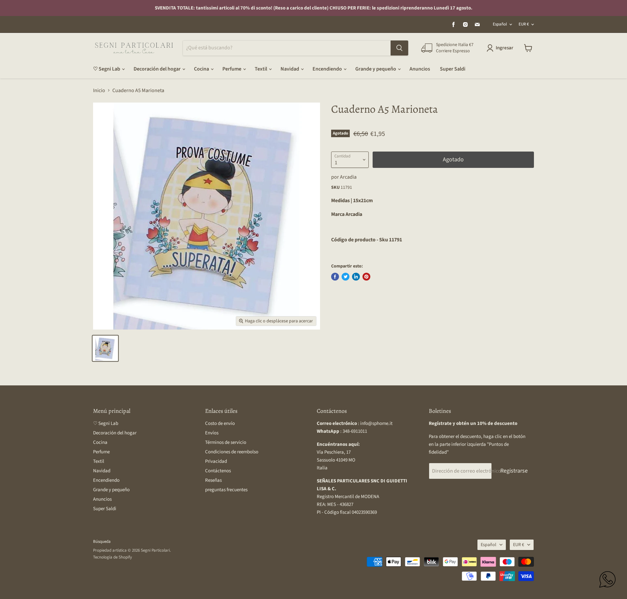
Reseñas (213, 480)
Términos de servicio (225, 442)
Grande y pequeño (376, 69)
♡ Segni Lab (107, 69)
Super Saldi (452, 69)
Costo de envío (220, 423)
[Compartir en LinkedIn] (356, 277)
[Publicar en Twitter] (345, 277)
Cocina (202, 69)
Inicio (99, 90)
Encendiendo (328, 69)
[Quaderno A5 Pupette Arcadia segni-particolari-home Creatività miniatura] (105, 348)
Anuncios (420, 69)
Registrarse (514, 471)
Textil (261, 69)
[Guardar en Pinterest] (366, 277)
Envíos (211, 432)
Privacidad (216, 461)
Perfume (232, 69)
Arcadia (348, 177)
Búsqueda (102, 541)
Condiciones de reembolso (231, 451)
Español (500, 24)
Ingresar (504, 47)
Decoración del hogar (158, 69)
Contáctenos (218, 470)
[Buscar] (399, 48)
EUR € (524, 24)
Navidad (290, 69)
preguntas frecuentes (226, 489)
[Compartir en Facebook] (335, 277)
